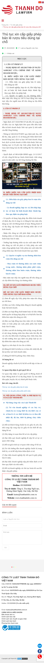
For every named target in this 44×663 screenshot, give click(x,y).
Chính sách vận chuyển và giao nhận (14, 619)
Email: (14, 610)
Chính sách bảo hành (9, 621)
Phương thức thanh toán (10, 623)
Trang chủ (5, 25)
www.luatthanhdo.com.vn (26, 498)
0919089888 (26, 485)
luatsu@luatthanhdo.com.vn (25, 494)
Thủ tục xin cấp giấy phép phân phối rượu (16, 391)
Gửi (5, 547)
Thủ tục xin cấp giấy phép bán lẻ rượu (15, 387)
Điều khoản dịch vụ (8, 614)
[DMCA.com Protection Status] (22, 658)
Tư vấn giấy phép (16, 25)
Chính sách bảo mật (8, 617)
